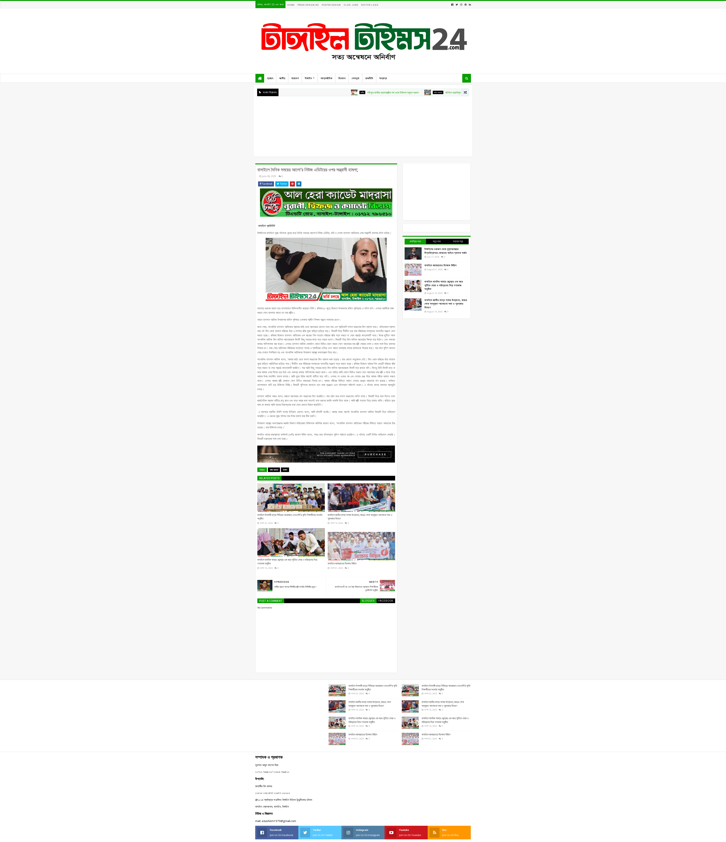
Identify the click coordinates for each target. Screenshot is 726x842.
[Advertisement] (363, 124)
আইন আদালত (397, 92)
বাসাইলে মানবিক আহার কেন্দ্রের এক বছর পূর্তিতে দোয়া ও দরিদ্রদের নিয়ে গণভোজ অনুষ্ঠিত (287, 561)
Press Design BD (308, 5)
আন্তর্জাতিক (326, 78)
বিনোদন (342, 78)
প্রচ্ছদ (270, 78)
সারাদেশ (295, 78)
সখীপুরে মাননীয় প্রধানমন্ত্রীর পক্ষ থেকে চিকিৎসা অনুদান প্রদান (352, 92)
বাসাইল (285, 469)
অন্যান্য (383, 78)
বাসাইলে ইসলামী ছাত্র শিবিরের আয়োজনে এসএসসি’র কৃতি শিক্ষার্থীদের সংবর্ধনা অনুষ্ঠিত (289, 516)
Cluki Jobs (351, 5)
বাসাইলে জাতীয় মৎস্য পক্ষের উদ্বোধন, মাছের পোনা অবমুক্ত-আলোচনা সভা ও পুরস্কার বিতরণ (360, 516)
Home (291, 5)
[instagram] (461, 4)
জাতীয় (282, 78)
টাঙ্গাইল (308, 78)
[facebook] (452, 4)
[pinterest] (465, 4)
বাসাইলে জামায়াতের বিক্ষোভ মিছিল (342, 563)
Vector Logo (370, 5)
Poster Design (331, 5)
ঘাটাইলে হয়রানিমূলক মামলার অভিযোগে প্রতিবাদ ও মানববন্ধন (430, 92)
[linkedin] (469, 4)
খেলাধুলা (355, 78)
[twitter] (457, 4)
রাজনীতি (369, 78)
